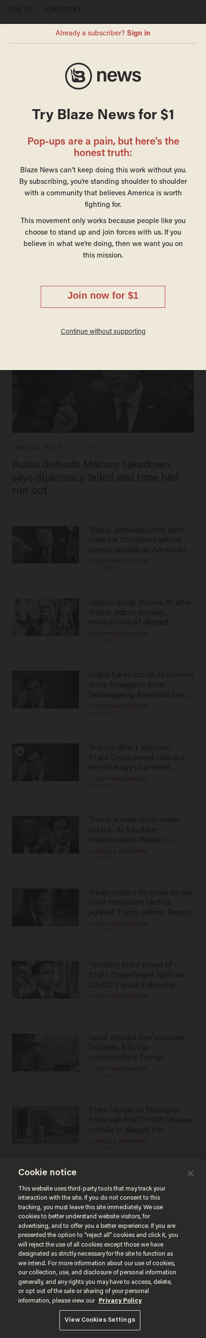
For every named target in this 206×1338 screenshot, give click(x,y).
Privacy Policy (120, 1301)
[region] (103, 1248)
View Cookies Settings (100, 1320)
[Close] (190, 1173)
